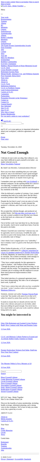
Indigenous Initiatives (8, 86)
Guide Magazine (7, 379)
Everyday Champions (8, 64)
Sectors (3, 391)
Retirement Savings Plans (10, 72)
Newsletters (9, 164)
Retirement (5, 442)
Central (3, 52)
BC (2, 25)
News (3, 383)
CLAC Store (5, 68)
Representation (6, 19)
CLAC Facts (5, 84)
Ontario (3, 29)
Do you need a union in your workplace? (15, 116)
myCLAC (7, 121)
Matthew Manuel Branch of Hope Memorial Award (19, 66)
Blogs (3, 164)
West (2, 54)
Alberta (3, 23)
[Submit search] (23, 123)
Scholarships (5, 60)
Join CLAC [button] (5, 108)
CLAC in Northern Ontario (10, 88)
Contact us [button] (4, 100)
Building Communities (9, 62)
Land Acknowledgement (9, 90)
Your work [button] (4, 17)
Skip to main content (8, 2)
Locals (3, 381)
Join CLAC (5, 110)
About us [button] (4, 80)
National (17, 164)
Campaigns (5, 94)
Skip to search (34, 2)
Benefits (4, 444)
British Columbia (7, 37)
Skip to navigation (22, 2)
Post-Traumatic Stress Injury (11, 76)
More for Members (7, 58)
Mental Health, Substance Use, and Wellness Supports (20, 74)
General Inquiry (6, 104)
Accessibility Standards (23, 459)
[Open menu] (25, 6)
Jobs (2, 50)
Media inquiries (6, 419)
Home (3, 137)
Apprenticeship (6, 33)
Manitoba (4, 27)
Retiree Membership (8, 114)
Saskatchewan (6, 31)
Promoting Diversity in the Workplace (14, 98)
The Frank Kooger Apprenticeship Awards (16, 46)
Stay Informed (6, 106)
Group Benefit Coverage (9, 70)
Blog (2, 428)
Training (4, 21)
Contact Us (5, 102)
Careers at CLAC (7, 92)
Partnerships (5, 96)
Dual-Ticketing (6, 48)
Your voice (5, 78)
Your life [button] (4, 56)
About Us (4, 82)
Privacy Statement (7, 459)
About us (4, 417)
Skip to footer (5, 4)
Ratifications (5, 389)
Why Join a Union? (8, 112)
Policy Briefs (5, 387)
